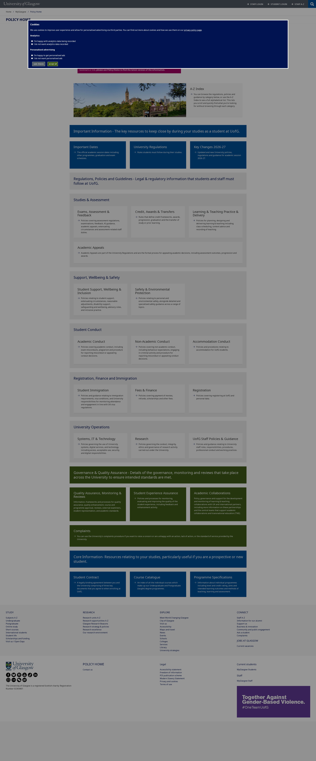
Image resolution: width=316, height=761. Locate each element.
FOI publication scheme (171, 675)
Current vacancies (245, 646)
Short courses (12, 629)
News (162, 632)
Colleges (164, 641)
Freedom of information (171, 672)
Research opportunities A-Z (95, 620)
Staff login (256, 4)
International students (16, 632)
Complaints (242, 635)
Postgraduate (12, 623)
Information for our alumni (249, 620)
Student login (279, 4)
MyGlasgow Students (246, 669)
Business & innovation (247, 626)
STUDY (10, 612)
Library (163, 647)
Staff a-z (299, 4)
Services (164, 644)
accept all (53, 64)
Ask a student (243, 632)
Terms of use (166, 684)
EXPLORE (165, 612)
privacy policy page (193, 30)
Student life (11, 635)
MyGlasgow (20, 11)
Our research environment (95, 632)
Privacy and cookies (169, 681)
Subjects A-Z (11, 617)
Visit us (163, 623)
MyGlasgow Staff (244, 680)
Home (8, 11)
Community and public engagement (253, 629)
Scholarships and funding (18, 638)
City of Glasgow (167, 620)
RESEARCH (89, 612)
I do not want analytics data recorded (51, 44)
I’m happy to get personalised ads (49, 55)
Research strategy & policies (96, 626)
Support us (242, 623)
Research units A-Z (91, 617)
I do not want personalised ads (48, 58)
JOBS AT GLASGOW (247, 640)
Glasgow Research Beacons (95, 623)
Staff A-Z (241, 617)
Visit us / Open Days (15, 641)
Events (163, 635)
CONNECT (242, 612)
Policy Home (18, 19)
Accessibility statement (170, 669)
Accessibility (165, 626)
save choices (39, 64)
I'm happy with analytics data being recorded (55, 41)
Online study (12, 626)
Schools (163, 638)
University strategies (169, 650)
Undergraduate (13, 620)
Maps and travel (167, 629)
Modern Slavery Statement (172, 678)
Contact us (88, 669)
